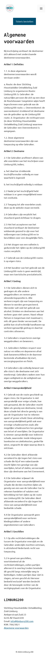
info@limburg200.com (22, 621)
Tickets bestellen (24, 21)
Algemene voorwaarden (16, 627)
